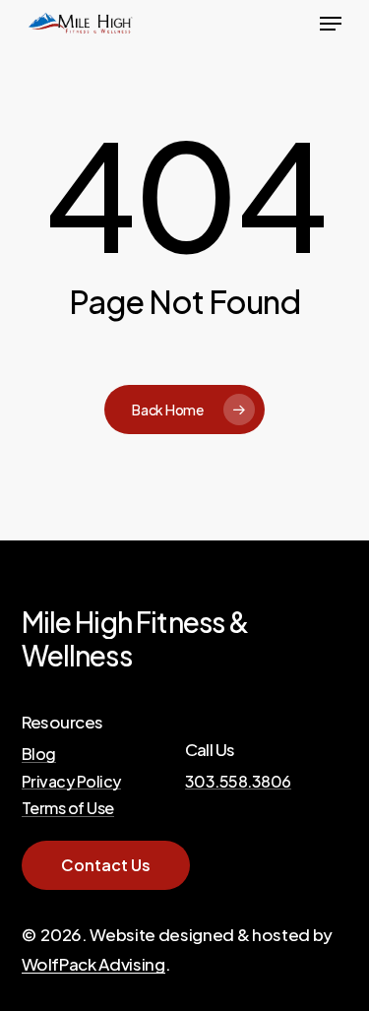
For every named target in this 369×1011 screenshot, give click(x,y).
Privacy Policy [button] (71, 781)
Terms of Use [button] (68, 808)
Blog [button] (39, 754)
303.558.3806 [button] (238, 781)
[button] (330, 23)
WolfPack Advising (93, 964)
